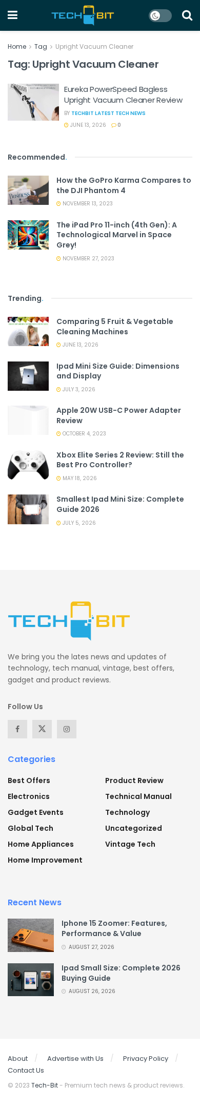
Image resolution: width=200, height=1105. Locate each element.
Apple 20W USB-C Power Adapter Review (118, 415)
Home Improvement (45, 860)
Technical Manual (138, 796)
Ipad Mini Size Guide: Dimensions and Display (117, 371)
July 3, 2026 (78, 389)
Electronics (29, 796)
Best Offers (29, 780)
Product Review (134, 780)
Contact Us (26, 1070)
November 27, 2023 (87, 258)
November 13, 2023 (87, 203)
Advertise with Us (75, 1058)
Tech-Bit (44, 1085)
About (18, 1058)
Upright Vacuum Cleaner (94, 46)
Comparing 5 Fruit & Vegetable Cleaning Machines (114, 326)
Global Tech (30, 828)
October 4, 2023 (83, 433)
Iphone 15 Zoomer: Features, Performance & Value (114, 928)
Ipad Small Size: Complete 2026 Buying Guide (121, 973)
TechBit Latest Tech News (108, 113)
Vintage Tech (130, 844)
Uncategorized (133, 828)
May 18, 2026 (79, 478)
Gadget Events (36, 812)
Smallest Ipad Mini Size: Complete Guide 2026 (120, 504)
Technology (127, 812)
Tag (40, 46)
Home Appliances (41, 844)
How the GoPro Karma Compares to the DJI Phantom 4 (123, 185)
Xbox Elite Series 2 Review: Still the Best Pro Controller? (120, 460)
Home (17, 46)
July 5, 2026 (78, 523)
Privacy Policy (145, 1058)
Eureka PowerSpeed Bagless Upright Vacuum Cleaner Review (123, 94)
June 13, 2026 (87, 125)
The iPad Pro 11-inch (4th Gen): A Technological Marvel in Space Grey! (116, 235)
